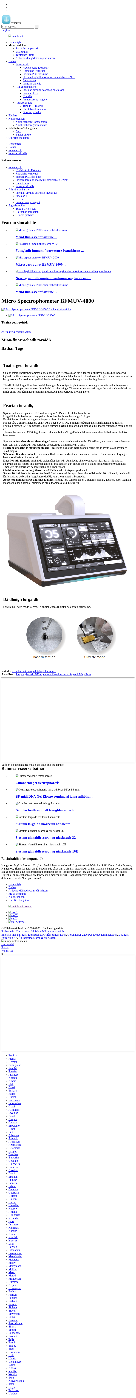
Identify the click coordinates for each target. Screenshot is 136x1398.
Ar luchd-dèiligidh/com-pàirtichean (35, 58)
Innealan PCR (30, 93)
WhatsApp (7, 950)
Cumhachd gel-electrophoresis (37, 783)
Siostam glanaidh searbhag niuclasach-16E (47, 851)
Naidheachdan (16, 118)
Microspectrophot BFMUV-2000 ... (41, 264)
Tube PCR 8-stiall (33, 105)
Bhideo (12, 115)
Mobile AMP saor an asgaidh (47, 931)
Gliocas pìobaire (32, 112)
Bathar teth (7, 931)
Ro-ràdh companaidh (27, 48)
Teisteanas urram (25, 54)
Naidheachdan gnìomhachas (31, 124)
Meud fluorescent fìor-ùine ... (36, 237)
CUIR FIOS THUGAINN (16, 332)
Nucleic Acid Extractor (35, 67)
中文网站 (16, 23)
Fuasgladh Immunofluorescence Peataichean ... (50, 250)
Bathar (12, 61)
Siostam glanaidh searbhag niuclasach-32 (46, 837)
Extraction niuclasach (105, 934)
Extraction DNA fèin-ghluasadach (47, 934)
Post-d (4, 947)
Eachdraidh (22, 51)
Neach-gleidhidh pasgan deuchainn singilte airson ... (53, 278)
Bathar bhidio (23, 134)
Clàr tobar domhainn (34, 109)
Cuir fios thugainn (18, 137)
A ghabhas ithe (24, 102)
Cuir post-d (7, 944)
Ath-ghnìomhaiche (26, 86)
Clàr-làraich (22, 931)
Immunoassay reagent (35, 99)
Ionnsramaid (22, 64)
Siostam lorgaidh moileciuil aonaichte (43, 824)
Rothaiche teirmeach (34, 70)
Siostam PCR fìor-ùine (35, 73)
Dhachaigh (14, 42)
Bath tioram (29, 80)
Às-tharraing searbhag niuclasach (37, 937)
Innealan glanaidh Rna (14, 934)
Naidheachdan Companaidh (31, 121)
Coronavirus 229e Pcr (79, 934)
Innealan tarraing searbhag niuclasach (43, 89)
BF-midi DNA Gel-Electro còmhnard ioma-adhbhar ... (55, 796)
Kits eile (27, 96)
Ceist (18, 131)
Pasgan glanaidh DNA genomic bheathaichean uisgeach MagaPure (53, 674)
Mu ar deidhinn (17, 893)
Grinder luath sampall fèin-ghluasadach (34, 671)
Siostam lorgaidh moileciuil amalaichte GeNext (49, 77)
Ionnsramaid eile (32, 83)
